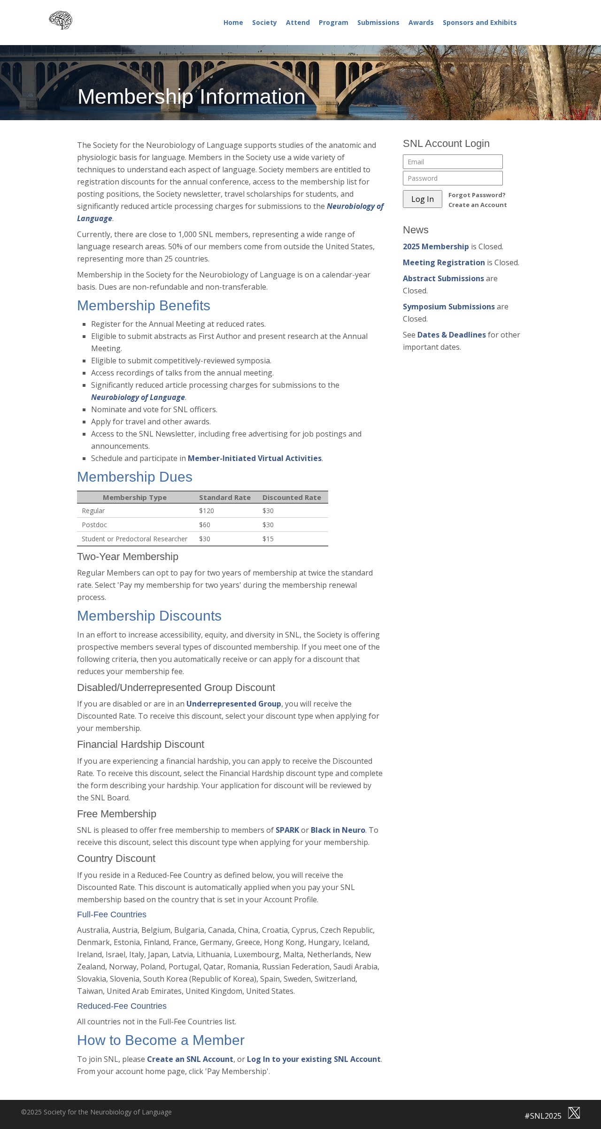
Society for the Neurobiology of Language (72, 20)
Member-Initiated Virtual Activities (255, 458)
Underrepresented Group (233, 704)
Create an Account (477, 204)
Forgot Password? (477, 195)
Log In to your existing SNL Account (314, 1059)
